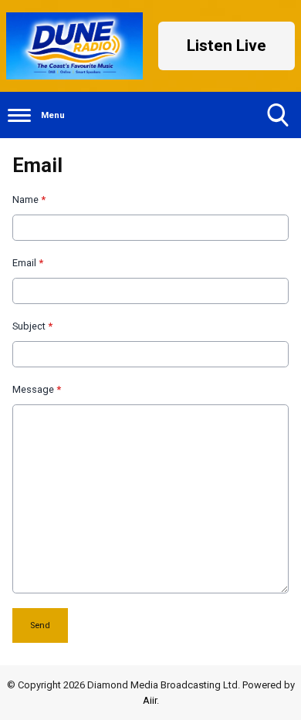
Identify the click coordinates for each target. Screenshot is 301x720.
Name (29, 199)
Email (27, 263)
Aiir (150, 700)
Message (36, 389)
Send (40, 625)
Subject (32, 326)
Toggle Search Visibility (278, 115)
